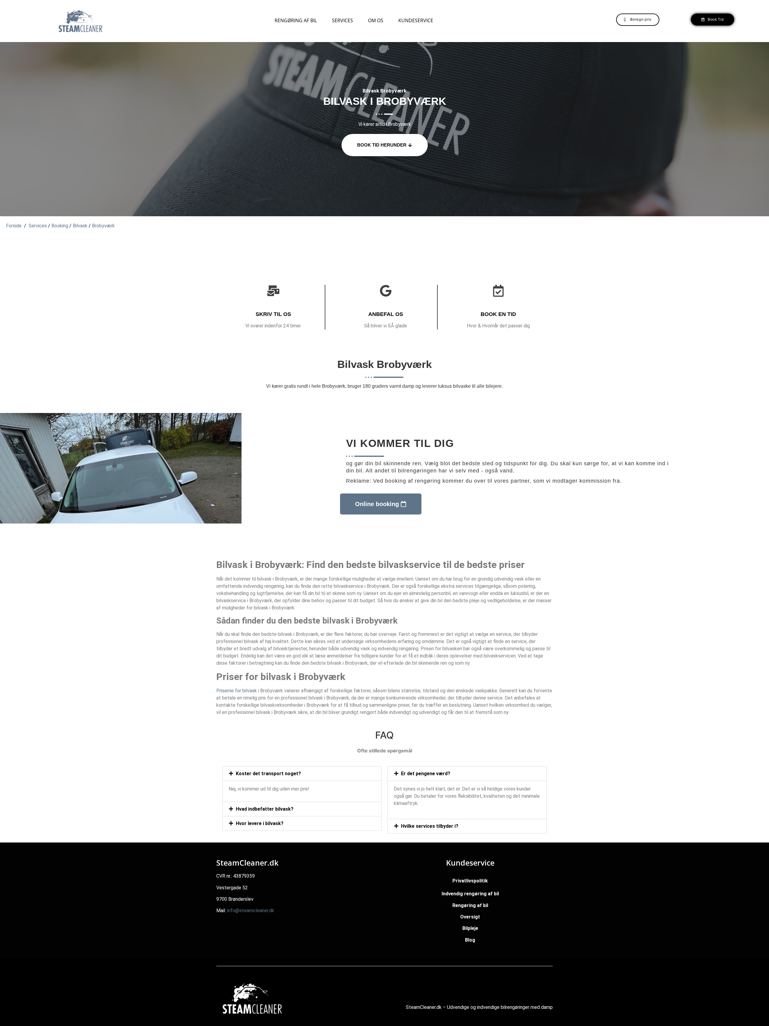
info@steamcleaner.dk (250, 910)
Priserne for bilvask (236, 691)
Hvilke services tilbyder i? (429, 826)
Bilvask (80, 226)
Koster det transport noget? (268, 773)
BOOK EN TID (498, 314)
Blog (470, 940)
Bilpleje (470, 928)
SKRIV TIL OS (273, 314)
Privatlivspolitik (470, 881)
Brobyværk (103, 226)
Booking (60, 226)
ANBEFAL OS (385, 314)
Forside (14, 226)
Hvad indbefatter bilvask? (264, 809)
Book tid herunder (381, 144)
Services (342, 20)
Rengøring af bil (296, 20)
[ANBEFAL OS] (386, 291)
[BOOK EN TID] (498, 291)
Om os (375, 20)
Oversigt (470, 917)
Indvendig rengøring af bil (470, 894)
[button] (302, 773)
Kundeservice (415, 20)
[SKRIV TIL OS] (273, 291)
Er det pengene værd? (425, 773)
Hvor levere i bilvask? (260, 823)
